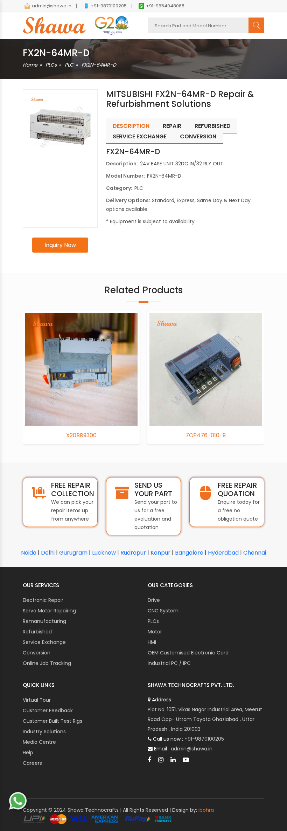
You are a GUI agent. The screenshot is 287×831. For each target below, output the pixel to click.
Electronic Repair (43, 600)
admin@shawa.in (51, 5)
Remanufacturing (44, 621)
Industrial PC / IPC (169, 663)
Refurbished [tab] (213, 126)
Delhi (48, 553)
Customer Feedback (48, 710)
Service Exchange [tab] (140, 136)
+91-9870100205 (109, 5)
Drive (154, 600)
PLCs (51, 64)
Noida (28, 553)
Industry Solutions (44, 731)
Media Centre (39, 742)
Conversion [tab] (198, 136)
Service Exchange (44, 642)
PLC (69, 64)
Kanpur (160, 553)
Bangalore (189, 553)
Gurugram (73, 553)
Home (30, 64)
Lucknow (104, 553)
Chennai (254, 553)
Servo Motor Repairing (49, 610)
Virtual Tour (37, 699)
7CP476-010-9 (206, 435)
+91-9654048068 (165, 5)
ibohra (206, 809)
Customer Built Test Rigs (52, 720)
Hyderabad (223, 553)
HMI (152, 642)
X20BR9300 (81, 435)
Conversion (36, 652)
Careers (32, 763)
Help (28, 752)
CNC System (163, 610)
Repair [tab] (172, 126)
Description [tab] (131, 126)
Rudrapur (133, 553)
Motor (155, 631)
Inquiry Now (60, 245)
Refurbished (37, 631)
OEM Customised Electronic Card (188, 652)
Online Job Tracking (47, 663)
